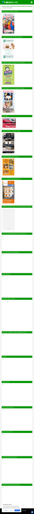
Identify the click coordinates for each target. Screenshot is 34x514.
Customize (6, 510)
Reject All (11, 510)
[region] (11, 507)
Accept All (17, 510)
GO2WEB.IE (24, 510)
